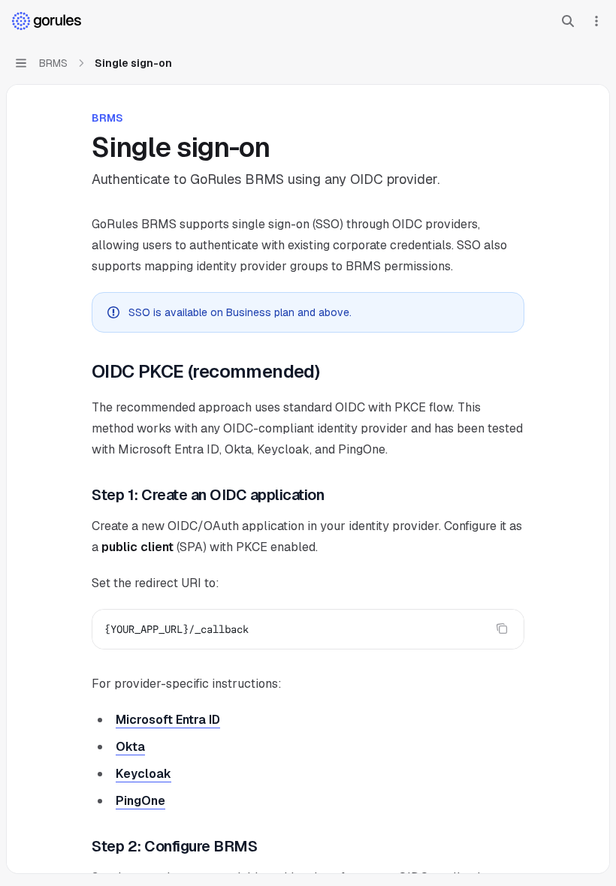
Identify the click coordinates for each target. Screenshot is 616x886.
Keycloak (143, 774)
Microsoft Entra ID (168, 720)
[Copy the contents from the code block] (502, 628)
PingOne (140, 801)
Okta (130, 747)
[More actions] (596, 21)
